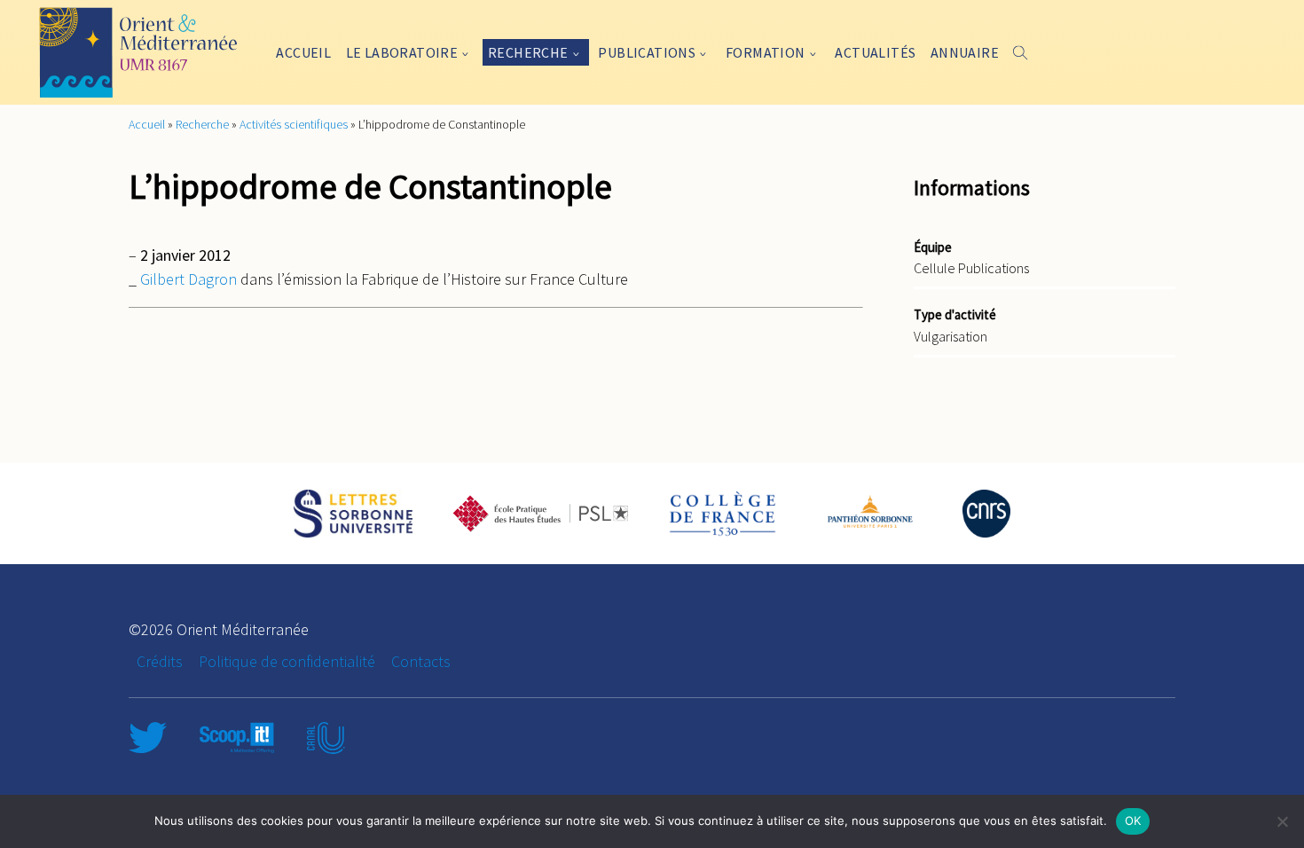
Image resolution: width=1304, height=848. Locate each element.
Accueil (303, 52)
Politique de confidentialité (287, 661)
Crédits (160, 661)
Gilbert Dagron (190, 279)
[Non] (1282, 821)
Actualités (875, 52)
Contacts (421, 661)
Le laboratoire (402, 52)
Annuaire (965, 52)
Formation (765, 52)
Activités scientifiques (294, 124)
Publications (646, 52)
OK (1133, 820)
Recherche (528, 52)
